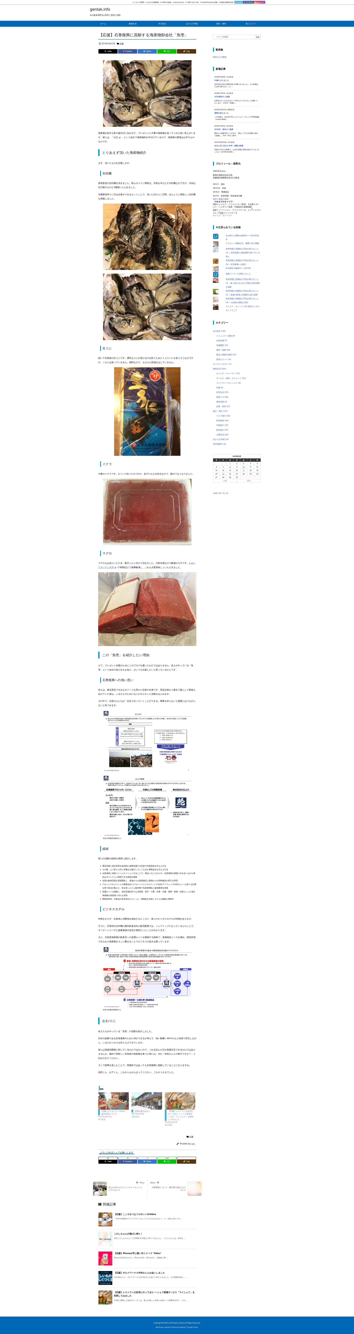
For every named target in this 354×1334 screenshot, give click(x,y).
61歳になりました (221, 80)
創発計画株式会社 (227, 2)
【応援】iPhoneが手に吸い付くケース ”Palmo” (138, 1253)
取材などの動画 (220, 57)
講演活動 (221, 401)
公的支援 (221, 340)
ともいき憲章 (139, 2)
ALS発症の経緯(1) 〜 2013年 (238, 268)
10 (244, 467)
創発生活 (219, 369)
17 (244, 470)
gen (193, 1143)
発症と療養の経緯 (220, 199)
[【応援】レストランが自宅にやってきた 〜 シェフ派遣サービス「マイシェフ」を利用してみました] (180, 1101)
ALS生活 (219, 331)
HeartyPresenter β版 (209, 2)
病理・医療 (223, 350)
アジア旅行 (223, 416)
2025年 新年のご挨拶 (223, 129)
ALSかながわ (179, 2)
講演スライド (223, 359)
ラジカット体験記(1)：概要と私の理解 (242, 243)
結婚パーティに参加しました (238, 273)
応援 (122, 43)
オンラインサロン (222, 364)
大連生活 (222, 434)
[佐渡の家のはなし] (147, 1101)
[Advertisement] (233, 536)
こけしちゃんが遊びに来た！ (128, 1233)
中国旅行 (222, 425)
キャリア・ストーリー (222, 215)
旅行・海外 (220, 411)
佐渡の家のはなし (142, 1111)
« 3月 (225, 481)
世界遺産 (222, 420)
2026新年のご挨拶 (222, 96)
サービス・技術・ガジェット (231, 378)
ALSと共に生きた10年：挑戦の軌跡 (228, 145)
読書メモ (222, 397)
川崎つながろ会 (193, 2)
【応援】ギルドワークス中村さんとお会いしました (139, 1272)
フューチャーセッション (228, 383)
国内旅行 (222, 430)
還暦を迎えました (221, 113)
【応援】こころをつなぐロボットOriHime (135, 1214)
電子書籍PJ (219, 444)
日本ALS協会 (166, 2)
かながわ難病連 (153, 2)
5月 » (249, 481)
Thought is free (192, 1327)
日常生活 (222, 392)
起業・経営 (223, 406)
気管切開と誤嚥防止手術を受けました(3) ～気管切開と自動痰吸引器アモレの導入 (243, 253)
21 (223, 474)
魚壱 (116, 137)
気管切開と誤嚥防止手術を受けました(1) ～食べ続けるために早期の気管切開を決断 (243, 283)
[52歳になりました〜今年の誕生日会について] (113, 1101)
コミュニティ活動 (225, 336)
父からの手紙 (221, 439)
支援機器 (222, 345)
